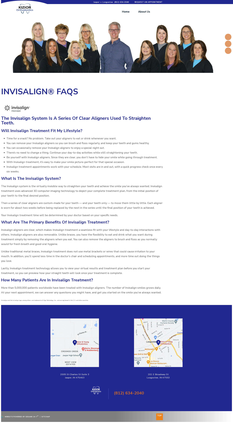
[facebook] (228, 37)
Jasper (96, 2)
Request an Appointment (148, 2)
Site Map (46, 417)
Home (125, 11)
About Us (144, 11)
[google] (228, 44)
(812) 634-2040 (121, 2)
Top (159, 415)
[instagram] (228, 50)
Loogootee (107, 2)
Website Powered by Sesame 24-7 (22, 416)
